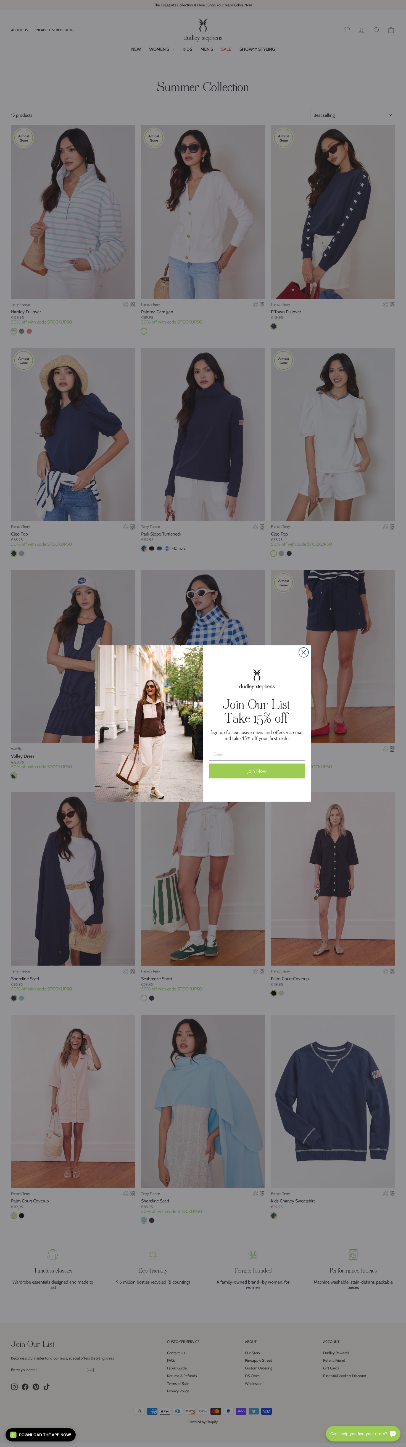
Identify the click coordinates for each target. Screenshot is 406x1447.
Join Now (257, 771)
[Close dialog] (304, 652)
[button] (41, 1434)
